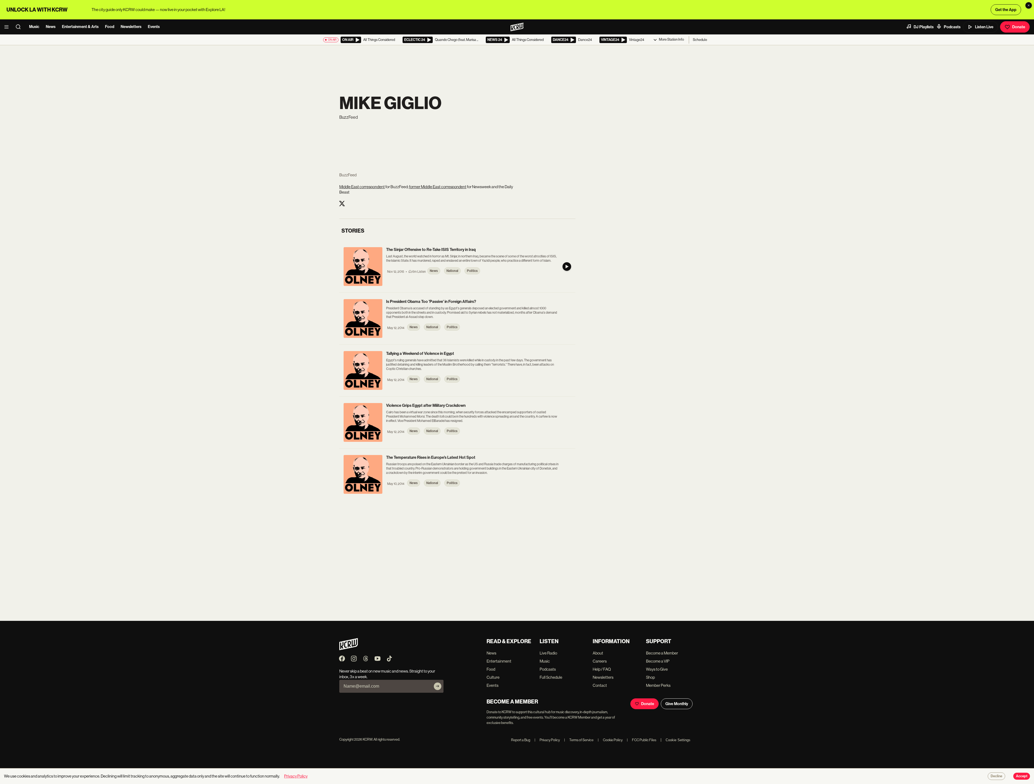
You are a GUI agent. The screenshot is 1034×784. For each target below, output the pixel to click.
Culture (493, 677)
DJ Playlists (924, 26)
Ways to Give (657, 669)
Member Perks (658, 685)
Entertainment (499, 661)
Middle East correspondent (362, 186)
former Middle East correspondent (437, 186)
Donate (1018, 26)
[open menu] (8, 27)
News (50, 26)
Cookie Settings (678, 740)
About (598, 653)
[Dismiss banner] (1028, 5)
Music (34, 26)
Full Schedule (551, 677)
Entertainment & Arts (80, 26)
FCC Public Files (641, 740)
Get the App (1005, 9)
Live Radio (548, 653)
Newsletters (131, 26)
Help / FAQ (602, 669)
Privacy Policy (547, 740)
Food (109, 26)
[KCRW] (348, 648)
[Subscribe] (437, 686)
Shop (650, 677)
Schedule (700, 40)
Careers (600, 661)
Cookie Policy (610, 740)
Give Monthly (676, 703)
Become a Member (662, 653)
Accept (1021, 776)
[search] (20, 27)
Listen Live (984, 26)
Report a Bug (520, 740)
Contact (600, 685)
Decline (996, 776)
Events (154, 26)
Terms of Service (578, 740)
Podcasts (952, 26)
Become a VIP (657, 661)
